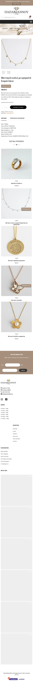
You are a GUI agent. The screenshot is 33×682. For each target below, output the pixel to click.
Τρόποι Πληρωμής (4, 453)
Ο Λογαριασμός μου (4, 463)
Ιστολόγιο (15, 441)
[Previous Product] (29, 28)
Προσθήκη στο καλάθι (18, 107)
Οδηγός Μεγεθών (4, 451)
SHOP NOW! (16, 3)
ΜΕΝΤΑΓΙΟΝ (16, 28)
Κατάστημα (15, 428)
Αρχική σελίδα (5, 28)
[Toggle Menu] (31, 21)
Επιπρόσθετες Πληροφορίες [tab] (17, 118)
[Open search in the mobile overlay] (14, 17)
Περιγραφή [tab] (4, 118)
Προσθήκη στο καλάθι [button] (16, 342)
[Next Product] (29, 30)
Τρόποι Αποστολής (4, 456)
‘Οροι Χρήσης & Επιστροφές (6, 458)
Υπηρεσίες (15, 433)
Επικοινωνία (15, 436)
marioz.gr (16, 674)
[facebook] (6, 400)
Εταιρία (14, 431)
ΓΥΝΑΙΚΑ (11, 28)
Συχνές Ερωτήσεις (16, 438)
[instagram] (2, 400)
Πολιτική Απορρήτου (5, 461)
